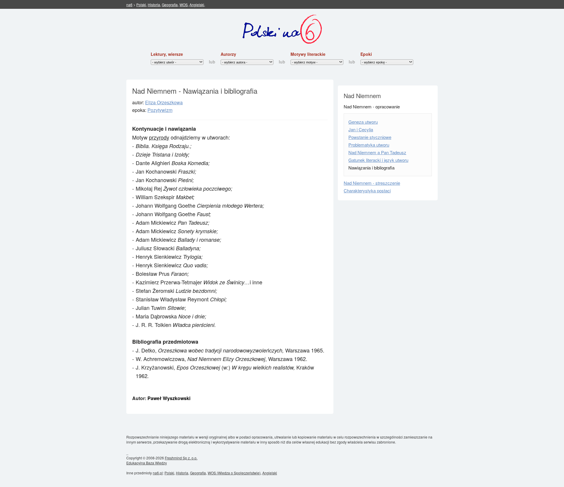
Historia (154, 4)
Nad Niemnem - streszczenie (372, 183)
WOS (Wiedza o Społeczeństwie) (234, 472)
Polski (141, 4)
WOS (183, 4)
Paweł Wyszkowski (168, 398)
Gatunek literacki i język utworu (378, 160)
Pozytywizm (159, 110)
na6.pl (158, 472)
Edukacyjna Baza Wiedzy (146, 462)
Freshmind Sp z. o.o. (181, 457)
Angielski (196, 4)
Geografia (170, 4)
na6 (129, 4)
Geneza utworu (363, 122)
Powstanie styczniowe (369, 137)
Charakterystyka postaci (367, 190)
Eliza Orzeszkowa (164, 102)
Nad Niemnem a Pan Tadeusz (377, 152)
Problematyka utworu (368, 145)
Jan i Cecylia (360, 129)
